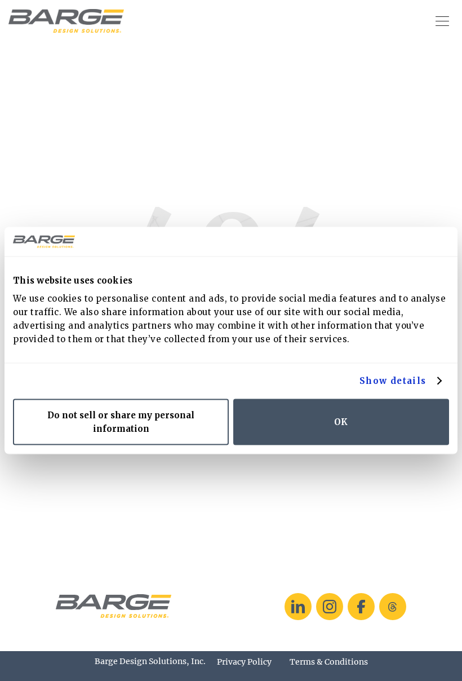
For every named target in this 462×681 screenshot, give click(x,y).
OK (341, 421)
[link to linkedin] (298, 606)
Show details (393, 381)
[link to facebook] (361, 606)
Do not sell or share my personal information (120, 421)
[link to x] (392, 606)
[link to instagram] (329, 606)
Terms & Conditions (329, 662)
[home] (66, 21)
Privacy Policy (244, 662)
